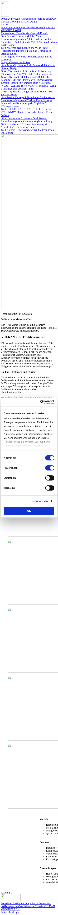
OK (29, 510)
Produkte (6, 18)
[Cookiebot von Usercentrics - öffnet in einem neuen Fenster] (41, 402)
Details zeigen (40, 501)
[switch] (49, 467)
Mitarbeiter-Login (10, 912)
